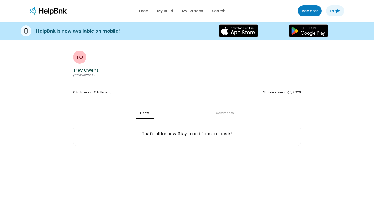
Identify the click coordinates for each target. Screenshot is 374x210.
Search (219, 11)
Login (335, 11)
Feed (144, 11)
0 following (102, 92)
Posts (145, 113)
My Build (165, 11)
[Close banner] (349, 31)
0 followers (82, 92)
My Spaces (192, 11)
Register (310, 11)
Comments (225, 113)
